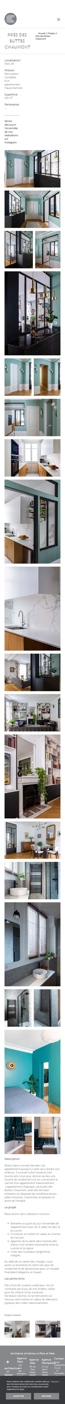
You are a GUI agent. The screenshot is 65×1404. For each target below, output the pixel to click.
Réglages (55, 1381)
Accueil (41, 33)
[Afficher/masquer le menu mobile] (58, 19)
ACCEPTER (18, 1396)
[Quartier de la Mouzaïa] (47, 1329)
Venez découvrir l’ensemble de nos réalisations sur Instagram (11, 131)
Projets (51, 33)
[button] (7, 1329)
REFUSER (46, 1396)
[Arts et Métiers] (17, 1329)
